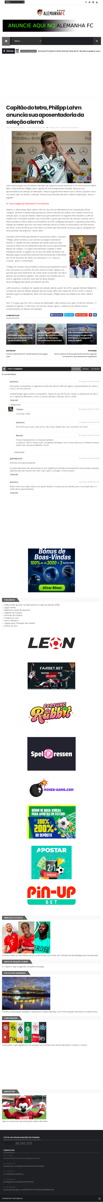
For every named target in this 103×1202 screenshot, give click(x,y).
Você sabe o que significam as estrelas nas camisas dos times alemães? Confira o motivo (44, 1045)
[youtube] (96, 2)
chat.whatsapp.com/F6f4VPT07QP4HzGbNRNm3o (28, 1189)
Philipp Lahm (54, 127)
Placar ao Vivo (11, 626)
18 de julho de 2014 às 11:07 (89, 482)
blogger (76, 369)
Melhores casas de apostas (17, 610)
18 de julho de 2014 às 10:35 (89, 409)
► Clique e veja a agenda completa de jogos (23, 966)
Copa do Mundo (14, 331)
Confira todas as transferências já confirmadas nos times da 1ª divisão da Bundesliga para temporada (50, 955)
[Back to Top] (99, 1198)
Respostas (16, 404)
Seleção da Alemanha (69, 127)
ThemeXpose (17, 1198)
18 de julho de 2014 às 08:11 (89, 381)
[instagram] (93, 2)
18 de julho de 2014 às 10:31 (89, 458)
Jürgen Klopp (74, 329)
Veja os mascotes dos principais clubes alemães (24, 1121)
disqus (86, 369)
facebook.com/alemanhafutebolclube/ (23, 1166)
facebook (95, 369)
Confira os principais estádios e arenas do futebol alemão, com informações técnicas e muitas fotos (49, 1011)
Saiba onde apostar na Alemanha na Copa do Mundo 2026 (31, 605)
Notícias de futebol (13, 615)
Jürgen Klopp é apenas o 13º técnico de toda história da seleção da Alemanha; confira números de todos (50, 336)
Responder (14, 400)
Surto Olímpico (11, 620)
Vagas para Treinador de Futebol (19, 623)
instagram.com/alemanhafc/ (18, 1181)
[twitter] (89, 2)
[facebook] (85, 2)
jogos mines (10, 607)
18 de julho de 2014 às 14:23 (89, 435)
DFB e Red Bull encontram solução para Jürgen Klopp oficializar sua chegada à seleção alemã (80, 336)
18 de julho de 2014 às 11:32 (89, 422)
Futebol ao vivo (11, 618)
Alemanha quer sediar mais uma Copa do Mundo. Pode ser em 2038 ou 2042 (20, 338)
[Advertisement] (51, 75)
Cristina (19, 409)
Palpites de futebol (13, 612)
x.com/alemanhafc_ (14, 1174)
